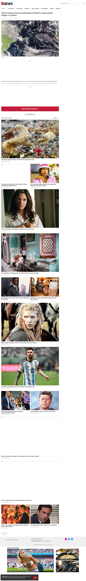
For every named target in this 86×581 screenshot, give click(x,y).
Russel (19, 18)
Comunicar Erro (29, 114)
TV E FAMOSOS (11, 8)
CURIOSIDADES (44, 8)
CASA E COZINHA (35, 8)
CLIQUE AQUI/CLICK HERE (45, 540)
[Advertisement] (30, 70)
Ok (35, 577)
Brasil (4, 534)
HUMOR (52, 8)
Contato (6, 539)
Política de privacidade (13, 539)
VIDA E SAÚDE (19, 8)
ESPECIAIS (58, 8)
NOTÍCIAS (3, 8)
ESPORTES (27, 8)
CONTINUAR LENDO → (30, 109)
